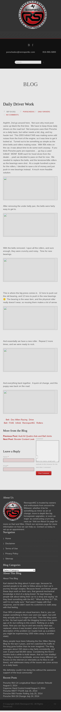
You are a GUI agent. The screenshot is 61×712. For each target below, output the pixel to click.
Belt (7, 419)
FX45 (11, 423)
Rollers (39, 423)
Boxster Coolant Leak (18, 439)
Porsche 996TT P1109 (13, 691)
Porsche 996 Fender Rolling (16, 693)
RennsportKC (28, 423)
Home (8, 538)
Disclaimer (10, 543)
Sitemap (9, 558)
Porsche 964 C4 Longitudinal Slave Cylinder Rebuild (27, 683)
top (56, 704)
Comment (39, 439)
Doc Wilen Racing (19, 419)
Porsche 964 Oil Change (14, 696)
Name (5, 457)
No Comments (12, 115)
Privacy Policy (11, 553)
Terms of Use (11, 548)
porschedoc (29, 112)
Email (5, 466)
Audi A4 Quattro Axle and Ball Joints (27, 436)
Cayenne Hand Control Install (17, 688)
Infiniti (18, 423)
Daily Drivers (44, 112)
